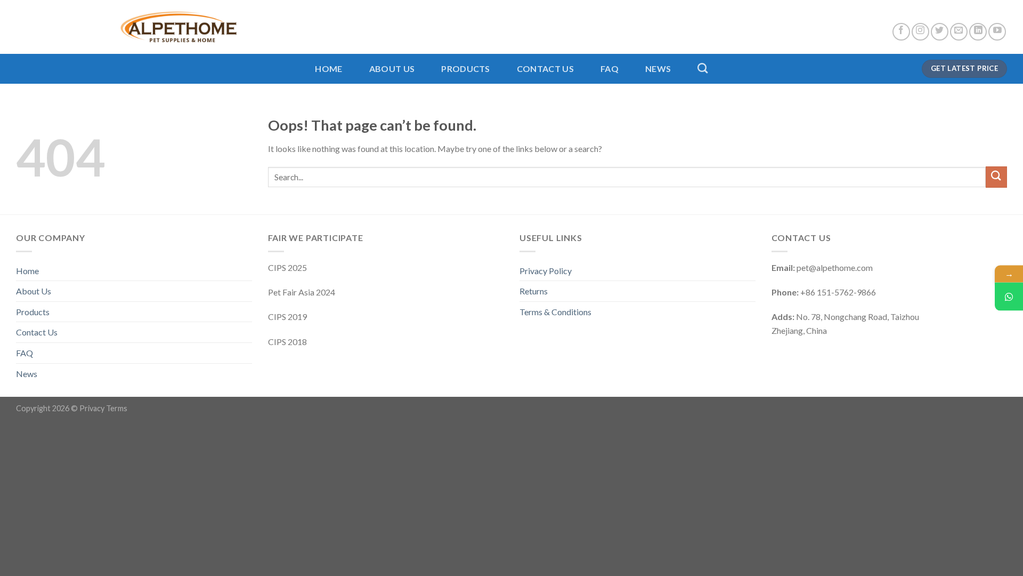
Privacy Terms (103, 408)
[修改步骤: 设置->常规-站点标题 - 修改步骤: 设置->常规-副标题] (126, 27)
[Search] (702, 68)
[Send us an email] (959, 32)
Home (328, 68)
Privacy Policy (545, 271)
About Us (392, 68)
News (658, 68)
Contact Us (545, 68)
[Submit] (996, 176)
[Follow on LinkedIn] (978, 32)
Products (465, 68)
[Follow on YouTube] (997, 32)
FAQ (609, 68)
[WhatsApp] (1009, 297)
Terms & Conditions (555, 312)
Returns (533, 291)
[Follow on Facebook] (901, 32)
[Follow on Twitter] (939, 32)
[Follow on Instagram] (920, 32)
